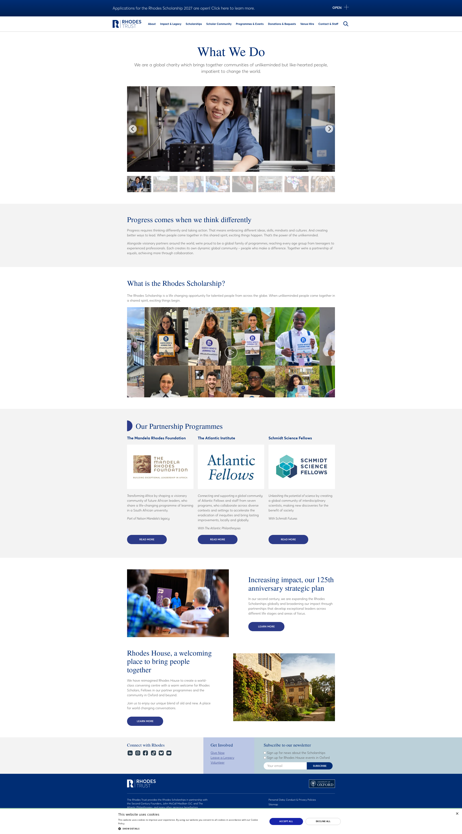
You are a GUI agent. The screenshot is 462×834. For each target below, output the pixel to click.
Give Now (218, 753)
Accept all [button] (286, 821)
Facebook (145, 753)
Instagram (137, 753)
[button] (191, 828)
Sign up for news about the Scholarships (295, 753)
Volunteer (218, 762)
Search (345, 23)
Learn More (271, 626)
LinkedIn (130, 753)
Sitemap (273, 804)
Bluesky (161, 753)
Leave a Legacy (222, 758)
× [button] (457, 813)
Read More (153, 539)
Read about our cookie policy (141, 823)
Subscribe (320, 765)
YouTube (168, 753)
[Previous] (133, 129)
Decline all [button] (323, 821)
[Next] (329, 129)
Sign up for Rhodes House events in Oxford (298, 758)
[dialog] (231, 821)
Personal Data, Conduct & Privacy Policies (292, 799)
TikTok (153, 753)
